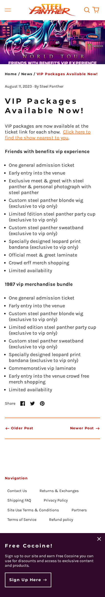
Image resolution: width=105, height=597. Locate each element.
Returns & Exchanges (59, 490)
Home (11, 74)
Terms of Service (21, 519)
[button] (87, 10)
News (26, 74)
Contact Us (17, 490)
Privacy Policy (56, 500)
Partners (79, 510)
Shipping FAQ (19, 500)
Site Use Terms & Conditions (33, 510)
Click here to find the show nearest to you (48, 135)
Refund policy (61, 519)
